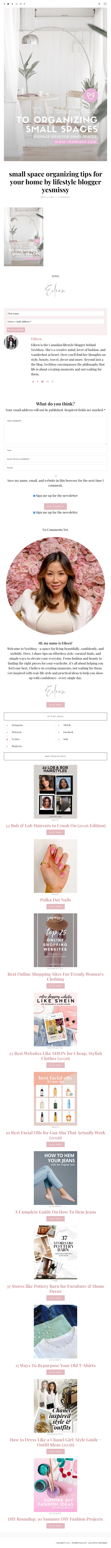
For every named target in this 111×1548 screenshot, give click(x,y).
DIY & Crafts (55, 1206)
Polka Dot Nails (55, 900)
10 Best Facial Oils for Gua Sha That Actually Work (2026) (55, 1135)
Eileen (36, 338)
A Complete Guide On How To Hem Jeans (55, 1212)
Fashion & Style (55, 968)
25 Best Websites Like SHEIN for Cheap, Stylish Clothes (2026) (55, 1055)
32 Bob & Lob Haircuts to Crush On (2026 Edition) (55, 825)
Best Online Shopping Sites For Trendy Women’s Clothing (56, 976)
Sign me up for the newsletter (56, 495)
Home (55, 1280)
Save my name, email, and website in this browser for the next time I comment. (55, 482)
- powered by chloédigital (97, 1543)
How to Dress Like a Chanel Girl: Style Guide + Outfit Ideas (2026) (55, 1442)
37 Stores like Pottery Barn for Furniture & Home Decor (55, 1288)
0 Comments (64, 197)
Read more (55, 832)
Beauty (55, 820)
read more (55, 705)
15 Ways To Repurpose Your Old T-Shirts (55, 1365)
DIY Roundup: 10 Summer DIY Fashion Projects (55, 1519)
